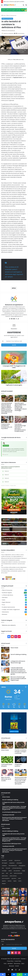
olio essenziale (17, 870)
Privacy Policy (10, 961)
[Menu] (2, 5)
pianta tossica (5, 875)
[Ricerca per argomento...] (26, 5)
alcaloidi (10, 860)
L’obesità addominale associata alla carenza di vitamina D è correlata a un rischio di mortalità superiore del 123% (19, 671)
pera (7, 873)
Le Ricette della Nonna (7, 595)
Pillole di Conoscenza (11, 15)
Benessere (4, 614)
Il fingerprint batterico (18, 765)
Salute (3, 599)
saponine (4, 880)
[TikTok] (18, 319)
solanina (9, 880)
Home (4, 15)
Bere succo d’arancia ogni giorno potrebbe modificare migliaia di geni (18, 678)
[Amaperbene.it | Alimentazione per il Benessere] (10, 5)
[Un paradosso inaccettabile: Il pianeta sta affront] (5, 910)
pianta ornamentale (18, 873)
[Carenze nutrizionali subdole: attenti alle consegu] (23, 910)
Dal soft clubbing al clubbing (18, 654)
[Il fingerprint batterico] (21, 759)
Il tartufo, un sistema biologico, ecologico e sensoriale (20, 751)
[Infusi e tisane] (5, 650)
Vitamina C (6, 474)
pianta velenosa (13, 875)
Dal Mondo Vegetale (7, 592)
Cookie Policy (18, 961)
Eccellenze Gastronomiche (8, 607)
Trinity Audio (15, 59)
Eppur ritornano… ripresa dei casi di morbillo (6, 779)
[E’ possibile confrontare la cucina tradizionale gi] (23, 892)
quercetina (14, 878)
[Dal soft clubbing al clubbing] (5, 656)
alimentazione (17, 860)
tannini (19, 880)
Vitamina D (6, 478)
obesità (10, 870)
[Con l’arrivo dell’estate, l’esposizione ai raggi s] (14, 901)
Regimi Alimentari (6, 602)
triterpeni (4, 883)
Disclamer (23, 958)
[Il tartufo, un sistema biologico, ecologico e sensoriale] (21, 745)
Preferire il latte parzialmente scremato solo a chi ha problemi (6, 426)
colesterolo (4, 865)
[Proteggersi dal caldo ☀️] (14, 892)
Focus (3, 604)
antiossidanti (19, 863)
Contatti (17, 966)
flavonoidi (8, 868)
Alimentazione (5, 612)
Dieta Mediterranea (13, 865)
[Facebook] (12, 319)
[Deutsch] (13, 935)
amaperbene (11, 863)
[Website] (10, 319)
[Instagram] (16, 319)
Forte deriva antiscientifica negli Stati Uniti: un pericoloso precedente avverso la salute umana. (20, 427)
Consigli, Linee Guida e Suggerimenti (11, 609)
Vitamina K (6, 481)
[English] (9, 935)
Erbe (3, 868)
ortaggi (23, 870)
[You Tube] (14, 319)
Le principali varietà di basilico (6, 765)
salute (19, 878)
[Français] (11, 935)
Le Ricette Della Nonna (17, 868)
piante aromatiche (5, 878)
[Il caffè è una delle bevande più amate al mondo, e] (5, 892)
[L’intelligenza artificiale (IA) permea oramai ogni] (23, 901)
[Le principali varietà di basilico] (7, 759)
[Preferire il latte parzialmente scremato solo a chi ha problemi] (7, 419)
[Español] (19, 935)
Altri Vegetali (4, 863)
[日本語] (17, 935)
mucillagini (4, 870)
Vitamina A (6, 471)
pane (3, 873)
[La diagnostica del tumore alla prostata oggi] (5, 663)
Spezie (14, 880)
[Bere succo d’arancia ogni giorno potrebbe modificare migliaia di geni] (5, 679)
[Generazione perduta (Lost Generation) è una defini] (5, 901)
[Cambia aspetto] (23, 5)
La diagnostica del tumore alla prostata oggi (18, 661)
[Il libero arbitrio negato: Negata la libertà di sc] (14, 910)
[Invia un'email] (14, 33)
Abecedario (5, 597)
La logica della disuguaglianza (14, 711)
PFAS (14, 288)
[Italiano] (15, 935)
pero (11, 873)
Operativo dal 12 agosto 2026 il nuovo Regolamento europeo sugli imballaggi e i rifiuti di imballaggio (21, 407)
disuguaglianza (22, 865)
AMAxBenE (10, 963)
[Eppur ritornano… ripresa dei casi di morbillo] (7, 772)
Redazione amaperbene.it (9, 33)
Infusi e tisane (14, 647)
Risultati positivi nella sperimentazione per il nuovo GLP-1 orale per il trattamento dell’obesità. (21, 781)
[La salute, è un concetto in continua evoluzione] (14, 9)
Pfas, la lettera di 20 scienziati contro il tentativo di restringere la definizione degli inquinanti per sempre (14, 272)
